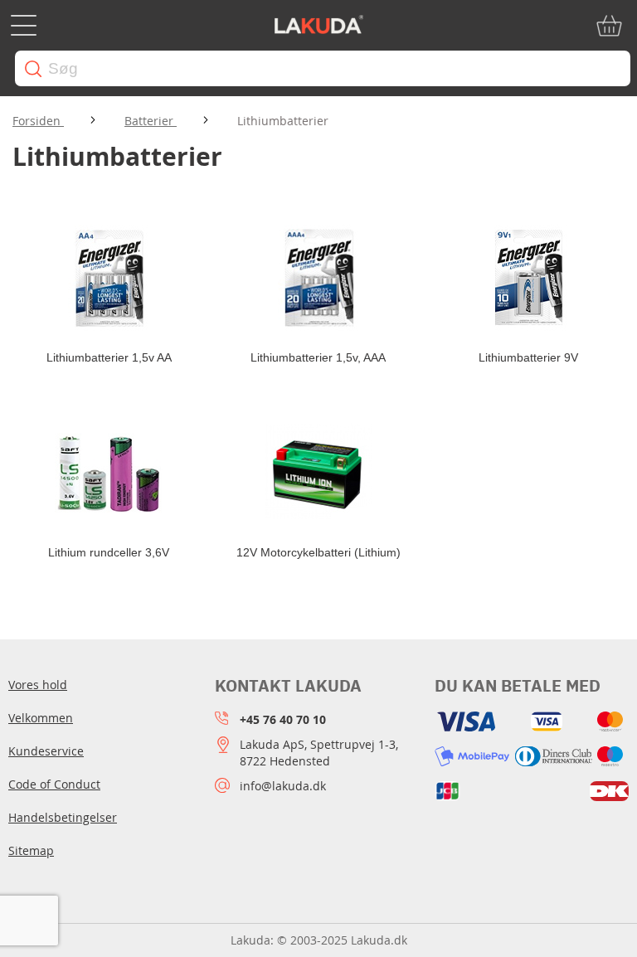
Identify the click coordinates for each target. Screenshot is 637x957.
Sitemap (31, 850)
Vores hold (37, 684)
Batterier (150, 121)
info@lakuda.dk (283, 786)
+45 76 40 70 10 (283, 719)
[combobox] (322, 68)
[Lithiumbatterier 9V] (528, 278)
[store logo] (318, 25)
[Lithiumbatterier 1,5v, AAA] (319, 278)
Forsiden (38, 121)
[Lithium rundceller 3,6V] (109, 473)
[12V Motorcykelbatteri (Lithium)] (319, 473)
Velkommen (40, 718)
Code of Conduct (54, 784)
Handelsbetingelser (62, 817)
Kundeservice (46, 751)
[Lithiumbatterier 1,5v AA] (109, 278)
